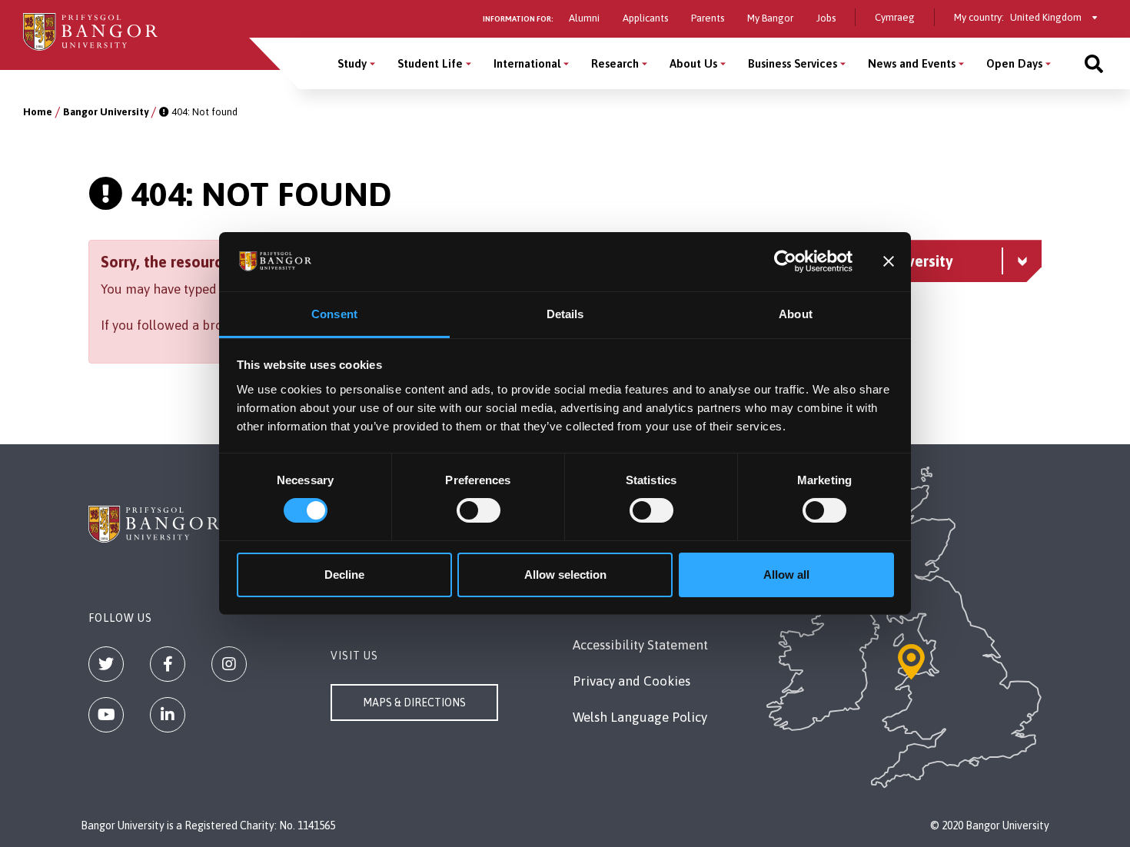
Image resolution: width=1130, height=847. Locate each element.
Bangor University (105, 112)
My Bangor (770, 18)
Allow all (786, 574)
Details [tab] (565, 314)
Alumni (584, 18)
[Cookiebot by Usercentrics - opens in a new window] (785, 261)
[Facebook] (167, 664)
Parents (707, 18)
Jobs (826, 18)
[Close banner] (888, 261)
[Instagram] (229, 664)
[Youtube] (106, 714)
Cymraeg (895, 17)
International (527, 63)
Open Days (1014, 63)
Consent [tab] (334, 314)
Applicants (645, 18)
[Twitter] (106, 664)
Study (352, 63)
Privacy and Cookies (631, 681)
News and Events (912, 63)
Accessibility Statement (640, 645)
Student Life (430, 63)
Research (615, 63)
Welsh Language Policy (640, 717)
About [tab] (796, 314)
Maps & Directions (414, 702)
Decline (344, 574)
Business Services (792, 63)
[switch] (478, 510)
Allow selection (565, 574)
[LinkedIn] (167, 714)
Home (37, 112)
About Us (693, 63)
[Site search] (1094, 63)
